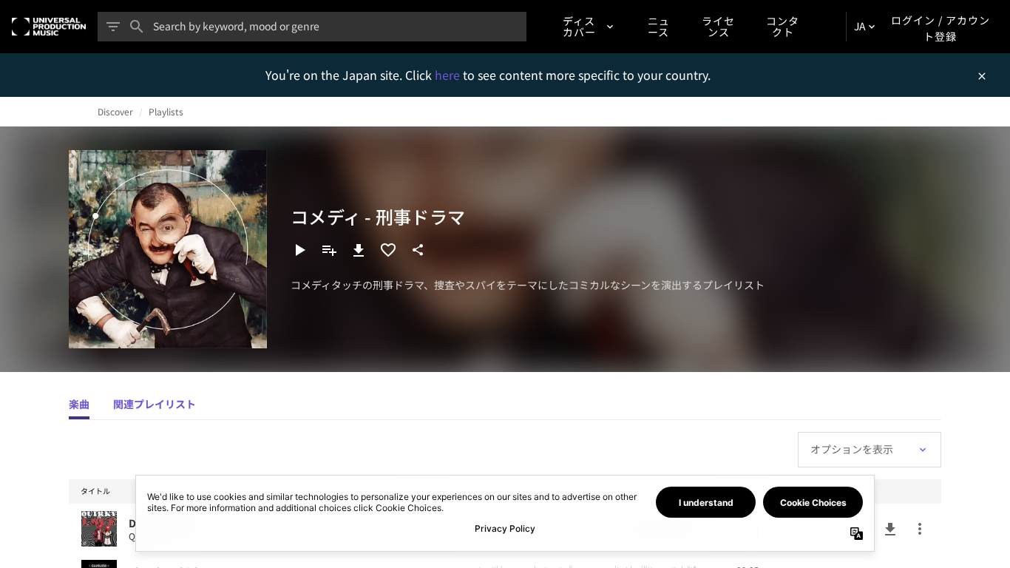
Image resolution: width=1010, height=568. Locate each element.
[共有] (418, 250)
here (449, 75)
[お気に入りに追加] (388, 250)
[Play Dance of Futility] (99, 529)
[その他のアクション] (920, 529)
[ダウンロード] (358, 250)
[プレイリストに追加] (329, 250)
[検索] (137, 27)
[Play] (299, 250)
